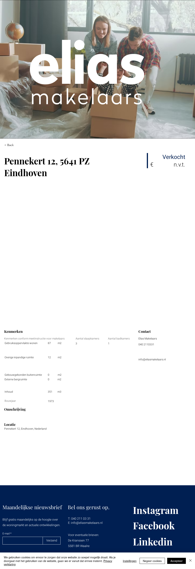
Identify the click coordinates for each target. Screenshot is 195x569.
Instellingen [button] (130, 561)
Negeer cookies (152, 561)
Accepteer (176, 561)
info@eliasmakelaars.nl (152, 359)
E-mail (6, 533)
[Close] (190, 561)
